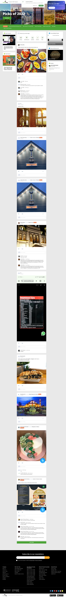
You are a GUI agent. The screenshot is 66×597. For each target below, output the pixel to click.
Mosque (21, 39)
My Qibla (53, 26)
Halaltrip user (53, 65)
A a (20, 103)
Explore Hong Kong (30, 584)
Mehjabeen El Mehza (35, 426)
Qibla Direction (41, 568)
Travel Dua (41, 576)
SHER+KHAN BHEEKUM (24, 426)
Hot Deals (16, 572)
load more (31, 542)
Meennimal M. (22, 356)
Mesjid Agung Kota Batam (33, 394)
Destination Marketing (30, 577)
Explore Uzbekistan (30, 580)
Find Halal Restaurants (43, 572)
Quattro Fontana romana (37, 478)
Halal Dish (32, 39)
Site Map (4, 579)
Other (42, 39)
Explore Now (7, 18)
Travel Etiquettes (42, 579)
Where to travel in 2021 (31, 569)
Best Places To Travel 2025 (28, 26)
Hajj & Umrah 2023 (46, 26)
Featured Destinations (31, 576)
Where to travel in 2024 (31, 573)
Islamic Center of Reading (34, 137)
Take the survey (51, 7)
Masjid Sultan (31, 222)
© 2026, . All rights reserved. (15, 595)
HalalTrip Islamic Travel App (56, 571)
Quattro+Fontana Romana (24, 478)
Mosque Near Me (42, 571)
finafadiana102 (22, 394)
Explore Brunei (29, 581)
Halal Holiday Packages (19, 568)
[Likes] (18, 74)
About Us (4, 568)
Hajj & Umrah (53, 568)
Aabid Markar (22, 222)
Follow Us (4, 572)
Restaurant (22, 427)
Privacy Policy (32, 560)
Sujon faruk (22, 44)
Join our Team (5, 571)
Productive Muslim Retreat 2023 (15, 26)
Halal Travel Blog (38, 26)
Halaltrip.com (13, 595)
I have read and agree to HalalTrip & (30, 560)
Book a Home (17, 571)
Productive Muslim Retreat (55, 572)
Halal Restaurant (26, 39)
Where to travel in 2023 (31, 572)
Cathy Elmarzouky (23, 137)
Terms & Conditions (38, 560)
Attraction (37, 39)
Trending (5, 26)
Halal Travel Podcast (7, 28)
